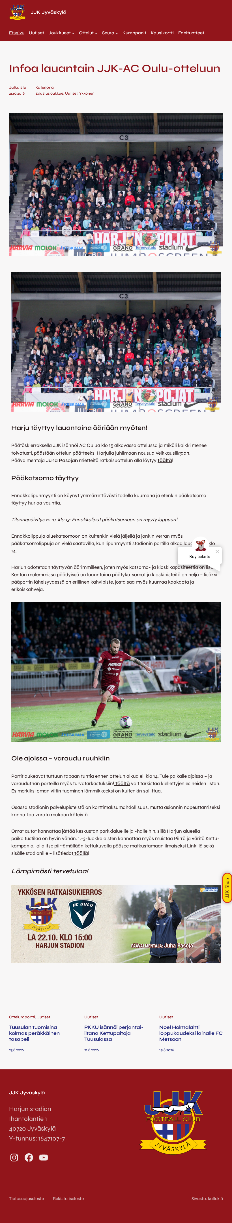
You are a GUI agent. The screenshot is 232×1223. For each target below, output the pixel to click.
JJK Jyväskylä (48, 12)
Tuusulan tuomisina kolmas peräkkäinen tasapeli (34, 1033)
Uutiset (71, 93)
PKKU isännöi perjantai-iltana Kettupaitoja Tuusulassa (113, 1033)
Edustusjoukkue (49, 93)
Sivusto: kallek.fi (207, 1198)
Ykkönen (86, 93)
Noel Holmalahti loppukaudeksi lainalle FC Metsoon (191, 1033)
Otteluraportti (22, 1017)
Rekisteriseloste (68, 1198)
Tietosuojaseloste (26, 1198)
